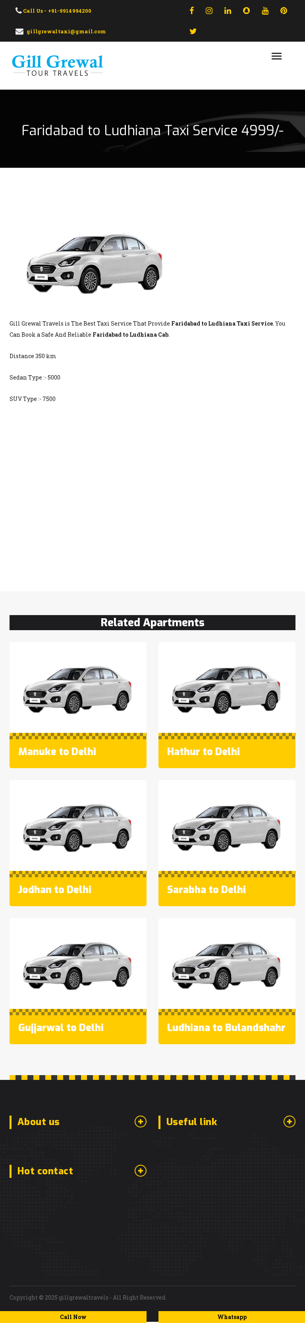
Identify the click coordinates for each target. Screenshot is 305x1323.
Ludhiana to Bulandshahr (226, 1027)
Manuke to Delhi (57, 751)
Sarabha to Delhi (206, 889)
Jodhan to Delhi (54, 889)
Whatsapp (232, 1317)
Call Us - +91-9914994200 (56, 10)
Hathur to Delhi (203, 751)
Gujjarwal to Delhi (61, 1027)
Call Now (73, 1317)
